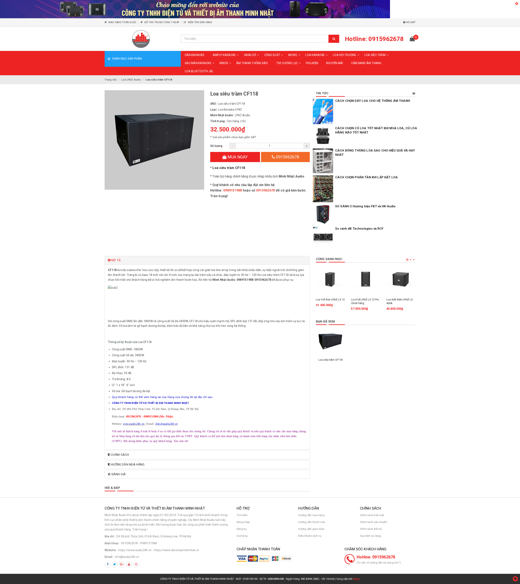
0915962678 (287, 157)
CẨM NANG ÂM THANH (366, 63)
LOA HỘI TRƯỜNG (344, 55)
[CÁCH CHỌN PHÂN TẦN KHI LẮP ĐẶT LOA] (323, 188)
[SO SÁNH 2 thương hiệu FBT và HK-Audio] (323, 214)
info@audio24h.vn (127, 556)
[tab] (207, 260)
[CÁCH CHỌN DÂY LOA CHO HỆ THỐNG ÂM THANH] (323, 111)
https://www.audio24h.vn (135, 550)
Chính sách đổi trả (371, 528)
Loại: (213, 109)
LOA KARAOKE (315, 55)
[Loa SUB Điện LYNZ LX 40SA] (400, 279)
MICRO (292, 55)
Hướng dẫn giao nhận (311, 528)
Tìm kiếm (242, 515)
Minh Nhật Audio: (222, 115)
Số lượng (216, 145)
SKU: (213, 103)
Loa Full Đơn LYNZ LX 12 (330, 299)
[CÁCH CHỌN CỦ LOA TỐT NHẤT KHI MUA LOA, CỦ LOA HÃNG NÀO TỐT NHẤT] (323, 136)
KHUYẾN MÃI (334, 63)
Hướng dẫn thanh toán (311, 522)
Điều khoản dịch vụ (309, 535)
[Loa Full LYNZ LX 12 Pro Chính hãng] (365, 279)
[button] (207, 260)
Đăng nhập (243, 522)
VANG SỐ (250, 55)
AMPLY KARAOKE (224, 55)
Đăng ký (242, 528)
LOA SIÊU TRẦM (375, 55)
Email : (109, 556)
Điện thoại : (112, 543)
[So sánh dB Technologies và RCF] (323, 237)
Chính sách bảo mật (372, 515)
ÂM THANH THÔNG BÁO (252, 63)
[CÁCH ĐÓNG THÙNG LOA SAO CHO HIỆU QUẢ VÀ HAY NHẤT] (323, 160)
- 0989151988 (148, 543)
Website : (111, 550)
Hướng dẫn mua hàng (311, 515)
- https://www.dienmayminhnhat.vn (175, 550)
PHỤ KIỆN (312, 63)
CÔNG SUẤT (272, 55)
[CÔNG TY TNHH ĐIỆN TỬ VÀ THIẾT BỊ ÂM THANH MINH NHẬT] (141, 39)
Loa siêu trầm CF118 (228, 168)
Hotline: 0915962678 (376, 557)
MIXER (224, 63)
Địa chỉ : (110, 536)
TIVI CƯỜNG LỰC (287, 63)
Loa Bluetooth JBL (199, 71)
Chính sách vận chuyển (373, 522)
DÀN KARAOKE (195, 55)
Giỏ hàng (242, 535)
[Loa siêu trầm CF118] (330, 341)
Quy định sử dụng (370, 535)
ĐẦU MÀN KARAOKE (198, 63)
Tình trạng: (218, 121)
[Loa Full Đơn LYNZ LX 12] (330, 279)
